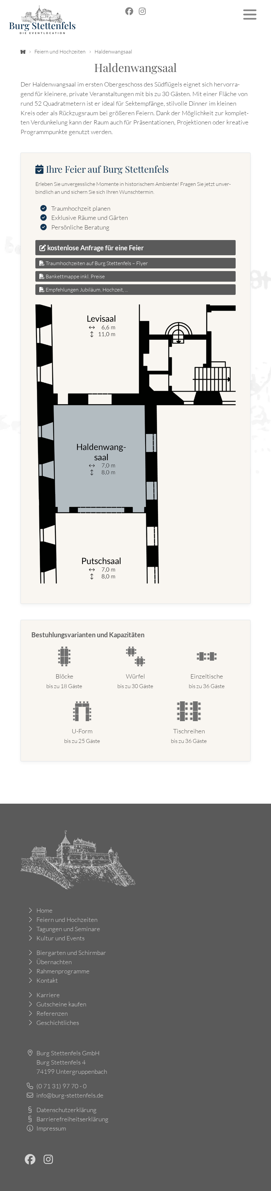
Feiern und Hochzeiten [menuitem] (66, 920)
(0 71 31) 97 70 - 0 (61, 1086)
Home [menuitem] (44, 910)
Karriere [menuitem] (48, 995)
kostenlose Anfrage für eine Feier (95, 248)
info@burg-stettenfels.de (69, 1095)
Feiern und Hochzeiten (60, 51)
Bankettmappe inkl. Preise (75, 276)
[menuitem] (129, 11)
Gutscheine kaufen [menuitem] (61, 1004)
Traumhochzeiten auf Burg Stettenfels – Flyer (96, 263)
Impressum (51, 1128)
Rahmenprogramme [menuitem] (63, 971)
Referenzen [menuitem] (52, 1013)
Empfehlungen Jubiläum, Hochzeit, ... (86, 289)
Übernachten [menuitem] (54, 962)
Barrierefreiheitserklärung (72, 1119)
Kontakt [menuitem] (47, 980)
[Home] (22, 51)
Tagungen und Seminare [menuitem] (68, 929)
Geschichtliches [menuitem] (57, 1023)
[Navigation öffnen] (250, 14)
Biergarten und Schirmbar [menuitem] (71, 953)
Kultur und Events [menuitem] (60, 938)
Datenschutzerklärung (66, 1110)
